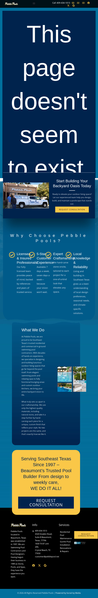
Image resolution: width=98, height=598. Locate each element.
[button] (34, 3)
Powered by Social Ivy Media (68, 593)
